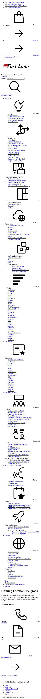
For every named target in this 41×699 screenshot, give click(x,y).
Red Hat (10, 334)
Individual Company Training (17, 423)
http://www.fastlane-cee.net (9, 675)
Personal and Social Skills (16, 182)
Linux (10, 236)
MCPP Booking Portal (19, 533)
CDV (6, 685)
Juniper (10, 326)
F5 (9, 310)
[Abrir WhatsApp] (36, 694)
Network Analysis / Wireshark (17, 238)
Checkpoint (11, 305)
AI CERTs (11, 290)
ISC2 (10, 322)
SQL (9, 263)
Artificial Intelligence (14, 448)
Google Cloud (12, 317)
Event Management (14, 416)
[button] (17, 57)
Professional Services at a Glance (18, 444)
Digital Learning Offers (15, 161)
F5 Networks (12, 372)
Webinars (11, 574)
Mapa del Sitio (9, 692)
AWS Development (18, 266)
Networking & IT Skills (15, 120)
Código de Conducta (14, 564)
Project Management (14, 184)
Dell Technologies (13, 307)
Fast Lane (11, 312)
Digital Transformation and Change (19, 186)
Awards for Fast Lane (14, 557)
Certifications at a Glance (16, 360)
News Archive (12, 483)
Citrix (10, 303)
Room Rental (12, 424)
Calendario (11, 140)
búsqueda (3, 78)
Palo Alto (11, 384)
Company (7, 535)
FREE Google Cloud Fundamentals (19, 507)
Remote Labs (12, 426)
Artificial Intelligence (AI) (16, 226)
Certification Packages (15, 528)
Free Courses (12, 578)
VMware (11, 340)
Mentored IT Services (14, 456)
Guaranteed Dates (13, 147)
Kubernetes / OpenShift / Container (18, 234)
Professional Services (11, 392)
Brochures (11, 571)
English (35, 40)
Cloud (10, 229)
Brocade (10, 300)
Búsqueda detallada (6, 95)
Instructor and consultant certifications (19, 559)
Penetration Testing (14, 463)
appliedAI (11, 291)
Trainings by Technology (15, 143)
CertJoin (10, 206)
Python (10, 261)
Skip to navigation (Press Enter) (14, 2)
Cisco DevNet (16, 268)
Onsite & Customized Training (17, 145)
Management (12, 555)
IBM (9, 321)
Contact (10, 567)
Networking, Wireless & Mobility (18, 455)
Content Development (15, 412)
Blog (9, 572)
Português (36, 55)
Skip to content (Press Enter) (13, 7)
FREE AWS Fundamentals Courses (19, 505)
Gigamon (11, 315)
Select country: (9, 57)
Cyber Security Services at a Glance (19, 460)
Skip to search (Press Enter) (13, 4)
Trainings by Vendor (14, 142)
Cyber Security (12, 231)
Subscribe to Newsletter (15, 485)
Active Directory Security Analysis (18, 462)
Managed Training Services (16, 414)
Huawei (10, 319)
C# (9, 259)
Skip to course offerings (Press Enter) (16, 6)
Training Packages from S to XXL (18, 527)
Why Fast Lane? (13, 553)
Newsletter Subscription (15, 576)
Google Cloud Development (20, 270)
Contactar (4, 76)
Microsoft (11, 328)
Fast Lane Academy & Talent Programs (20, 417)
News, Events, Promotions (13, 465)
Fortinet (10, 314)
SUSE (10, 338)
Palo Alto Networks (14, 333)
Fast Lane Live (12, 115)
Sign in (7, 694)
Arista (10, 293)
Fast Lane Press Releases (15, 482)
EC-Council (12, 309)
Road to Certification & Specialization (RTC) (25, 532)
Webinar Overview (14, 503)
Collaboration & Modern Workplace (19, 451)
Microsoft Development (19, 271)
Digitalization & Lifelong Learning (18, 419)
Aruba (10, 295)
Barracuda (11, 298)
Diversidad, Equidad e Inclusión (18, 566)
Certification (8, 341)
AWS (10, 296)
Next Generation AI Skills (16, 118)
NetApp (10, 329)
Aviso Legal (8, 687)
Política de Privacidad (11, 689)
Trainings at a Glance (14, 179)
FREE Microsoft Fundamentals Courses (20, 508)
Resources (8, 569)
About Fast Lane (13, 552)
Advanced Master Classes (16, 116)
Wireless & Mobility (14, 239)
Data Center (12, 232)
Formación (8, 98)
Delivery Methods (13, 154)
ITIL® (10, 207)
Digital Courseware (14, 155)
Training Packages (13, 152)
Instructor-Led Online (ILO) (16, 159)
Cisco (10, 302)
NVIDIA (11, 331)
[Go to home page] (15, 73)
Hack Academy (13, 122)
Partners (10, 562)
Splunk (10, 336)
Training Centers (13, 157)
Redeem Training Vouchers (16, 150)
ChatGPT (11, 227)
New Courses (12, 148)
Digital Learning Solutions (16, 411)
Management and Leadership (17, 180)
